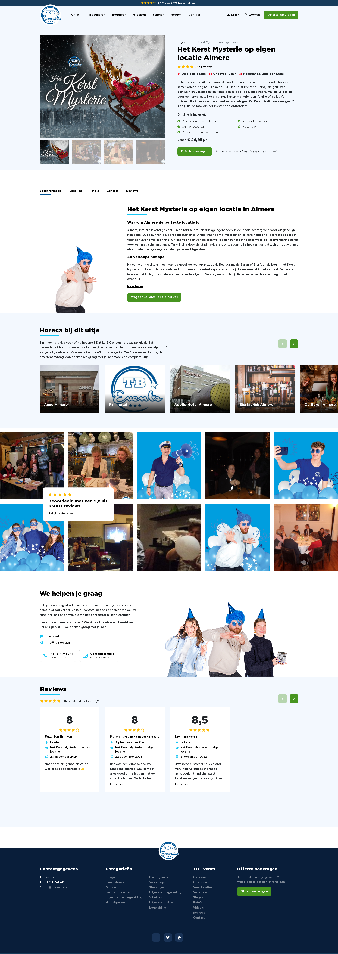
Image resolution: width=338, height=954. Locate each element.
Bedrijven (119, 15)
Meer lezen (135, 286)
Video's (198, 907)
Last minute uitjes (118, 892)
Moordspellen (115, 902)
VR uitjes (155, 897)
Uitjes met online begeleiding (161, 905)
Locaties (75, 191)
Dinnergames (158, 877)
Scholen (158, 15)
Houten (55, 742)
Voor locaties (202, 887)
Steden (176, 15)
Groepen (139, 15)
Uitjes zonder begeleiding (123, 897)
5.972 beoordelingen (183, 3)
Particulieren (96, 15)
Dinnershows (114, 882)
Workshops (157, 882)
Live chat (52, 636)
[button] (294, 343)
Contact (194, 15)
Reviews (132, 191)
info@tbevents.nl (58, 642)
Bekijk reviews (58, 513)
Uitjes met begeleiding (165, 892)
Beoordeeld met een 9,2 (81, 701)
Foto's (94, 191)
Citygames (113, 877)
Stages (198, 897)
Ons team (200, 882)
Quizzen (111, 887)
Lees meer (117, 784)
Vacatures (200, 892)
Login (235, 15)
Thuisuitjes (156, 887)
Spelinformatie (50, 191)
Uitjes (75, 15)
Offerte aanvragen (281, 15)
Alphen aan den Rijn (129, 742)
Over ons (199, 877)
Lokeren (186, 742)
